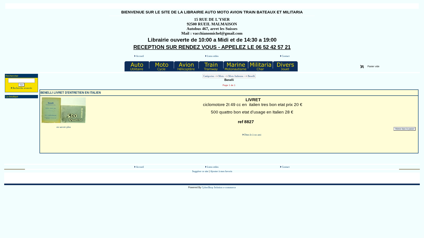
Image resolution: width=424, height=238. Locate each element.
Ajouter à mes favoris (221, 171)
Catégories (209, 76)
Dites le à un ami (252, 134)
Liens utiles (212, 56)
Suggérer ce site (200, 171)
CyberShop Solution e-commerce (219, 187)
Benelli (251, 76)
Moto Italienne (235, 76)
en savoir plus (64, 127)
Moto (221, 76)
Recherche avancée (22, 88)
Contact (286, 56)
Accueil (140, 56)
